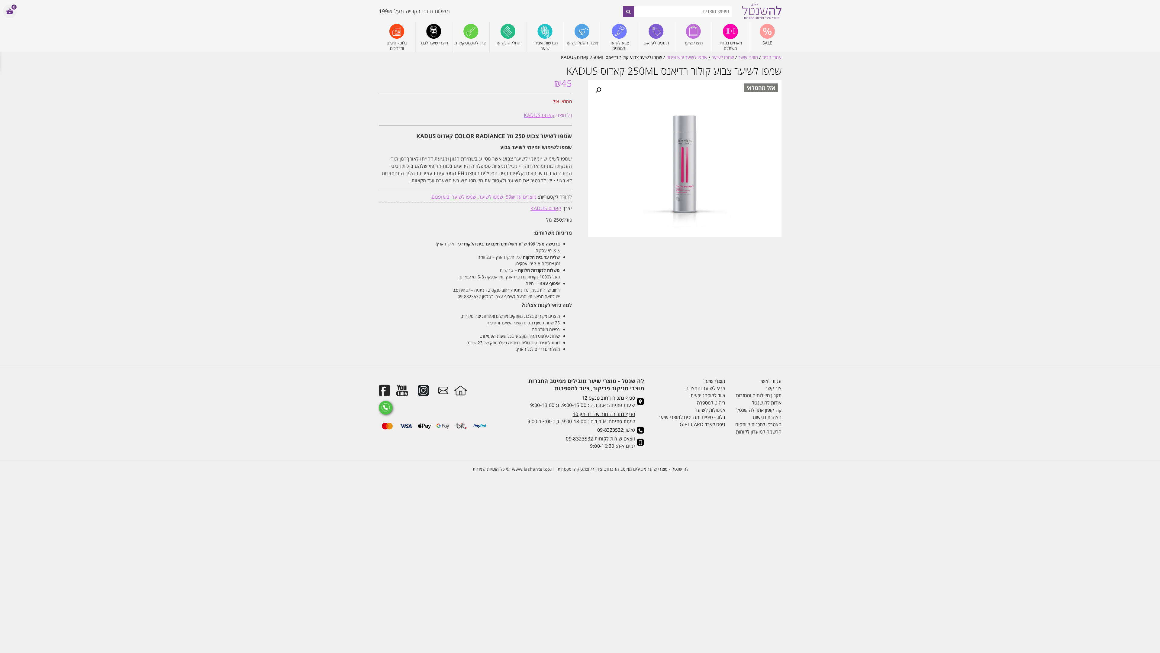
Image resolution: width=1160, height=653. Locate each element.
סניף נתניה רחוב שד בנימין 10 (604, 414)
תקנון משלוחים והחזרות (758, 395)
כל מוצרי (548, 115)
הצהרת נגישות (767, 417)
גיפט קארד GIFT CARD (702, 424)
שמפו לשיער (723, 57)
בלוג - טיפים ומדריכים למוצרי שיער (691, 417)
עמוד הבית (771, 57)
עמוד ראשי (771, 381)
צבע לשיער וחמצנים (705, 388)
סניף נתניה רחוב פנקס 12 (608, 398)
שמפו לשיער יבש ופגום (686, 57)
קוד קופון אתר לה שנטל (758, 410)
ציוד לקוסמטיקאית (708, 395)
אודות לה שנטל (766, 402)
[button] (598, 90)
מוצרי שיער (748, 57)
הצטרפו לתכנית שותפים (758, 424)
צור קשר (773, 388)
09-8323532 (610, 430)
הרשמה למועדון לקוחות (758, 431)
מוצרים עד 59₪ (521, 196)
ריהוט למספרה (711, 402)
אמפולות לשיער (710, 410)
